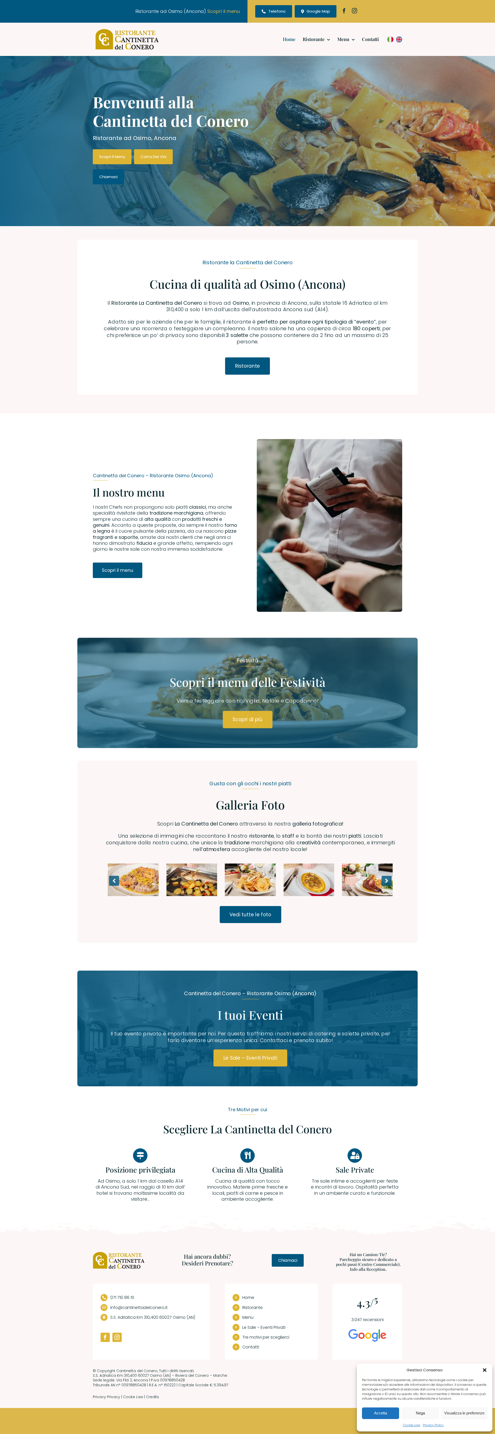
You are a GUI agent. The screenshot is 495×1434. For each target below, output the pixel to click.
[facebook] (344, 10)
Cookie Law (411, 1425)
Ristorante (252, 1308)
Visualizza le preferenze (464, 1413)
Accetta (380, 1413)
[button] (484, 1370)
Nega (420, 1413)
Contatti (250, 1347)
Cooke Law (133, 1396)
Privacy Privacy (106, 1396)
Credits (152, 1396)
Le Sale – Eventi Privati (263, 1327)
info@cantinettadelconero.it (139, 1308)
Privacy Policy (433, 1425)
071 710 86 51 (122, 1297)
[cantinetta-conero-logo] (127, 31)
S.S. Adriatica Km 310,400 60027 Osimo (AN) (152, 1317)
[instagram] (354, 10)
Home (248, 1297)
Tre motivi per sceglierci (265, 1337)
